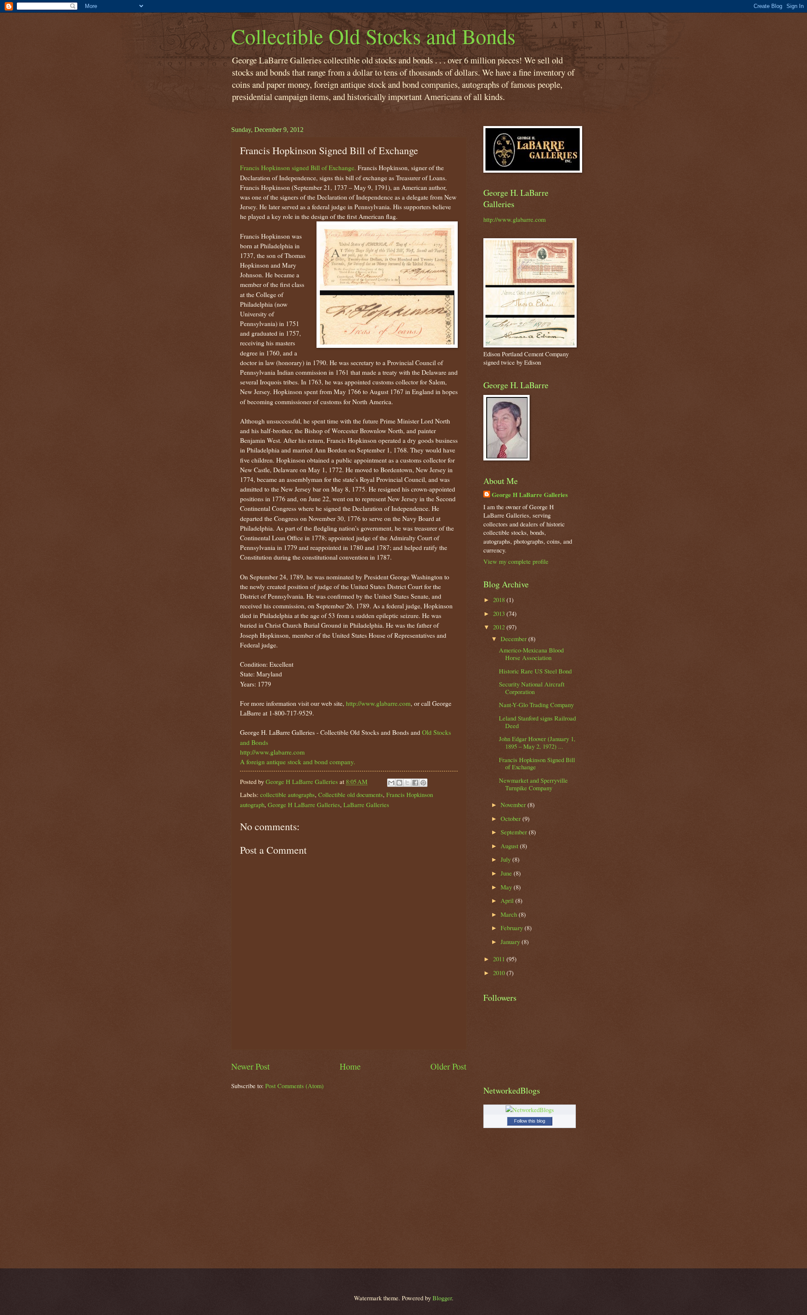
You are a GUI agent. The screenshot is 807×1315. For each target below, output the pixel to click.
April (508, 900)
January (511, 941)
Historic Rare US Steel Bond (535, 671)
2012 (499, 627)
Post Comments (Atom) (294, 1085)
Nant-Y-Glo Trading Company (536, 704)
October (511, 818)
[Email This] (391, 782)
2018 (499, 599)
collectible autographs (287, 794)
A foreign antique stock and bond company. (297, 761)
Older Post (448, 1066)
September (515, 832)
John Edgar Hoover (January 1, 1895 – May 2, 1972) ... (537, 742)
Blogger (442, 1298)
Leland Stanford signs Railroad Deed (537, 722)
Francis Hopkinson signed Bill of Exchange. (298, 167)
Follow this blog (529, 1120)
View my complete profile (516, 561)
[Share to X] (407, 782)
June (507, 873)
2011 (499, 959)
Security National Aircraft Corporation (531, 688)
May (507, 887)
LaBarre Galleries (366, 804)
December (514, 638)
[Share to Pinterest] (423, 782)
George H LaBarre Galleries (304, 804)
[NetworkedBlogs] (530, 1109)
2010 (499, 972)
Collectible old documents (350, 794)
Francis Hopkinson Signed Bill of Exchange (537, 763)
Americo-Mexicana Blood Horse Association (531, 654)
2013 (499, 613)
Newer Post (250, 1066)
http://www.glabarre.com (378, 703)
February (513, 927)
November (514, 804)
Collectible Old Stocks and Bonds (373, 36)
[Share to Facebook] (415, 782)
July (506, 859)
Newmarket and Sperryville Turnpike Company (533, 784)
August (510, 846)
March (510, 914)
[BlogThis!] (399, 782)
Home (350, 1066)
